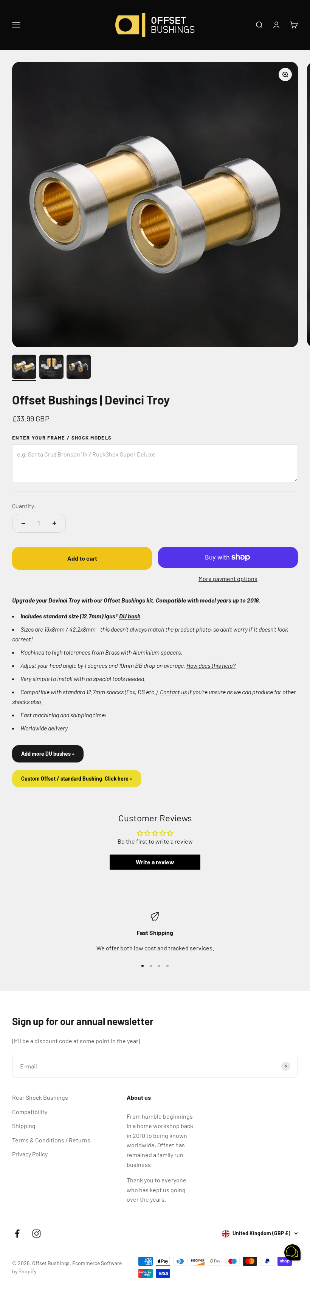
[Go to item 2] (51, 368)
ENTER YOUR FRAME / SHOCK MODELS (62, 438)
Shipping (24, 1125)
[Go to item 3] (79, 368)
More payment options (227, 578)
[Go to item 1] (24, 368)
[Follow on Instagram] (36, 1233)
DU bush (129, 615)
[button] (292, 1253)
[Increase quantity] (54, 523)
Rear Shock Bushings (40, 1097)
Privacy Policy (30, 1154)
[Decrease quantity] (23, 523)
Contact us (173, 691)
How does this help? (211, 665)
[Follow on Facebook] (17, 1233)
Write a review (155, 861)
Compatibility (29, 1111)
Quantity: (24, 505)
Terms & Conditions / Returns (51, 1140)
